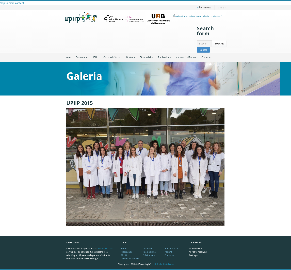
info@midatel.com (164, 264)
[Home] (83, 19)
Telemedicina (146, 57)
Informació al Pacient (186, 57)
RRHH (95, 57)
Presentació (82, 57)
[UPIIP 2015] (144, 167)
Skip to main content (12, 3)
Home (68, 57)
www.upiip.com (105, 248)
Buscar (219, 43)
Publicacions (164, 57)
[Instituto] (134, 19)
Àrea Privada (205, 7)
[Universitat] (158, 19)
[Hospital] (113, 19)
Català (221, 7)
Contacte (206, 57)
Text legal (193, 255)
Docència (130, 57)
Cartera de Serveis (112, 57)
